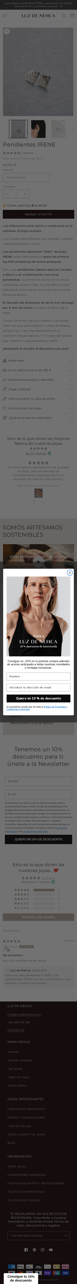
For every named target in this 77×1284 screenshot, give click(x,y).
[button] (21, 1278)
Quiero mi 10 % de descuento (38, 698)
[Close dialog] (70, 572)
